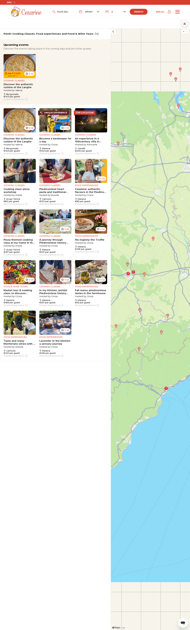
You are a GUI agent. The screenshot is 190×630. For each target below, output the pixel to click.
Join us (160, 11)
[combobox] (65, 11)
